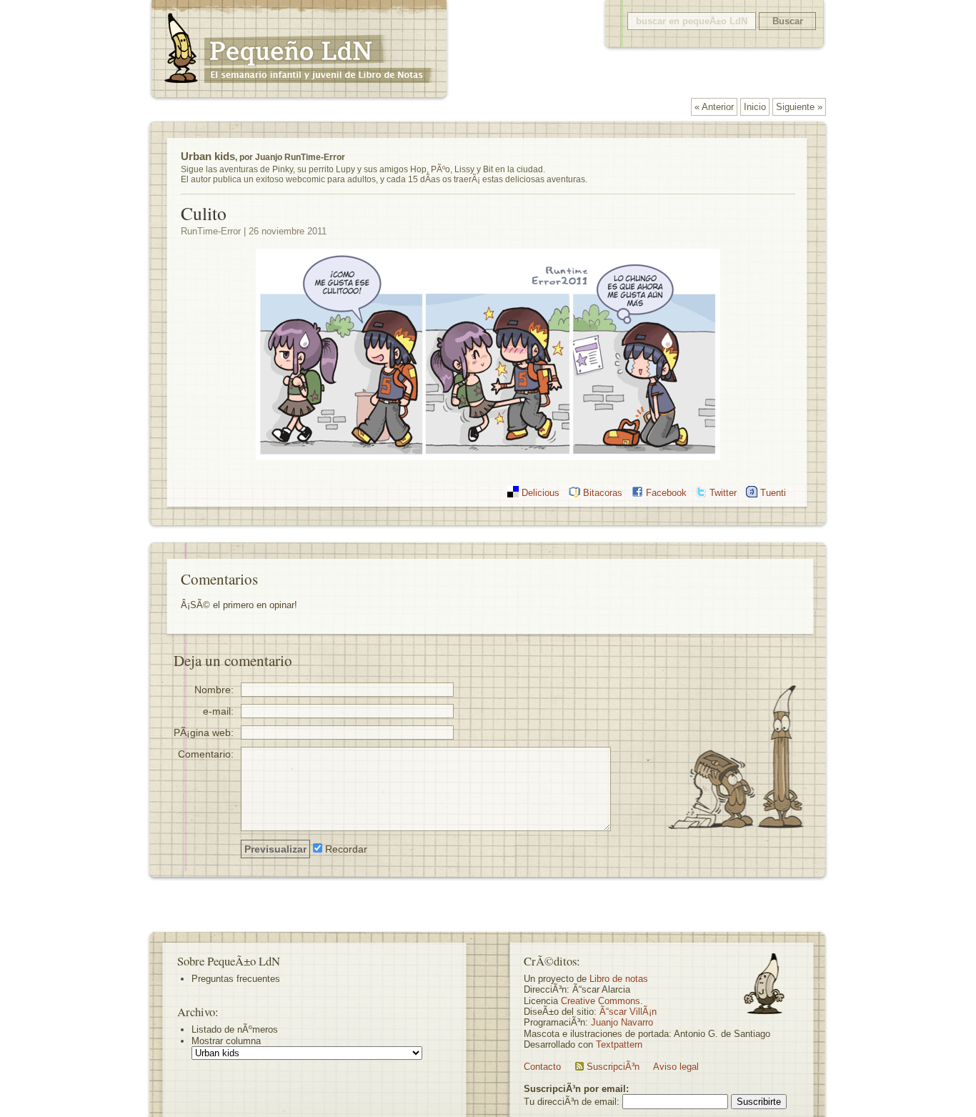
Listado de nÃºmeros (234, 1029)
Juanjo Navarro (622, 1022)
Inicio (755, 106)
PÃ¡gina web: (204, 732)
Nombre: (214, 689)
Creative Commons (600, 1001)
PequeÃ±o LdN (298, 51)
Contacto (542, 1066)
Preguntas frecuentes (235, 978)
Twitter (723, 492)
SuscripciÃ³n (613, 1066)
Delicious (540, 492)
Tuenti (773, 492)
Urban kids (208, 156)
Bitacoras (602, 492)
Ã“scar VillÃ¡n (628, 1011)
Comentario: (206, 753)
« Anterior (714, 106)
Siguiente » (799, 106)
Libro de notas (618, 978)
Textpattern (619, 1044)
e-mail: (218, 710)
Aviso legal (676, 1066)
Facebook (666, 492)
